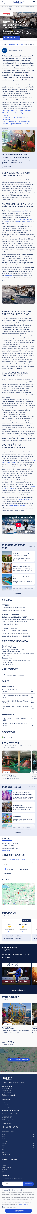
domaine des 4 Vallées (22, 211)
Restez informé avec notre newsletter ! (12, 1178)
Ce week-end (6, 954)
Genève (4, 1138)
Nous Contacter (6, 1104)
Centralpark (8, 276)
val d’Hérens (6, 323)
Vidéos (17, 7)
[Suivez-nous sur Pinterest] (17, 1127)
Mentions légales (6, 1107)
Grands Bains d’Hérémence (17, 506)
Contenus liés (30, 44)
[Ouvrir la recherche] (3, 2)
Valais (3, 1136)
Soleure (4, 1150)
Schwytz (4, 1152)
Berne (3, 1147)
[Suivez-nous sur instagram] (7, 1127)
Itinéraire (7, 874)
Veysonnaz (26, 222)
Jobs (3, 1172)
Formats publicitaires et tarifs (10, 1114)
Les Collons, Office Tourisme (16, 860)
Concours (4, 1102)
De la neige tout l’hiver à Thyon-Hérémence (16, 111)
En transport (24, 869)
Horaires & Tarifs (16, 44)
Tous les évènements (18, 990)
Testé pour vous (10, 8)
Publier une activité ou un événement (7, 1116)
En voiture (10, 869)
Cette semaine (17, 954)
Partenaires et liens (7, 1167)
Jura (3, 1145)
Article (5, 44)
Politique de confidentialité (23, 1204)
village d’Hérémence (25, 499)
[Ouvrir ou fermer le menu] (33, 2)
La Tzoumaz (30, 219)
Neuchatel (4, 1143)
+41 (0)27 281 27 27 (8, 850)
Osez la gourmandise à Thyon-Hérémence (16, 121)
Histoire (4, 1163)
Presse (4, 1165)
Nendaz (18, 222)
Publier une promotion (8, 1120)
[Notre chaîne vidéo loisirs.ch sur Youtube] (10, 1127)
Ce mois (27, 954)
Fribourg (4, 1141)
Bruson (6, 222)
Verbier (22, 219)
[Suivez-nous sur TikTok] (13, 1127)
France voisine (6, 1154)
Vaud (3, 1134)
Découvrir (7, 166)
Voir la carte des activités (18, 1060)
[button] (18, 1207)
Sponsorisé (5, 128)
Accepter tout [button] (18, 1211)
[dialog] (18, 1201)
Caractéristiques (9, 38)
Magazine (4, 1169)
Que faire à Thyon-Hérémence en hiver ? (15, 124)
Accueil (4, 7)
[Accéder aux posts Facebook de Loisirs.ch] (3, 1127)
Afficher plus (18, 594)
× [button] (35, 1189)
